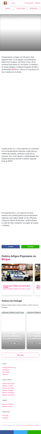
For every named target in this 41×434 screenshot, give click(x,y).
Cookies (37, 425)
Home (13, 3)
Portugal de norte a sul (9, 367)
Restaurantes (34, 8)
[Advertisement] (20, 113)
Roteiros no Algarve (8, 390)
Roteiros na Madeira (8, 392)
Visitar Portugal (20, 8)
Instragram (5, 418)
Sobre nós (5, 374)
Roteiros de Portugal (8, 383)
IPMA (15, 69)
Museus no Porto (7, 406)
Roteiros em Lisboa (8, 388)
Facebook (5, 415)
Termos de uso (30, 425)
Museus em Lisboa (8, 404)
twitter (20, 432)
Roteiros (37, 3)
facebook (7, 432)
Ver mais (20, 355)
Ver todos (13, 330)
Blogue (6, 259)
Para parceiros (29, 3)
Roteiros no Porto (7, 386)
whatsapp (34, 432)
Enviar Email (6, 372)
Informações (6, 370)
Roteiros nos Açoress (8, 395)
